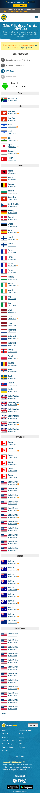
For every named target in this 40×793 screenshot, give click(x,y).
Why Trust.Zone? (25, 730)
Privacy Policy (7, 744)
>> (18, 12)
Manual (22, 747)
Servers (4, 737)
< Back (3, 713)
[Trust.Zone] (4, 17)
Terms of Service (8, 740)
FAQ (20, 744)
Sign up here (26, 47)
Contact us (23, 734)
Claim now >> (20, 6)
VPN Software (7, 734)
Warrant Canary (8, 747)
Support (22, 737)
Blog (20, 740)
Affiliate (5, 750)
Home (4, 730)
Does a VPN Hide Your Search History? (17, 764)
